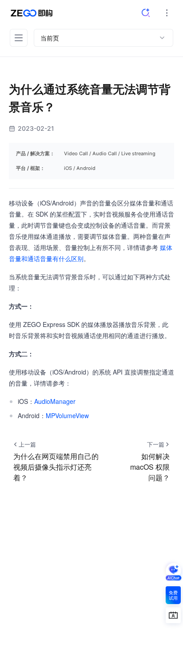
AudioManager (55, 401)
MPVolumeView (67, 415)
